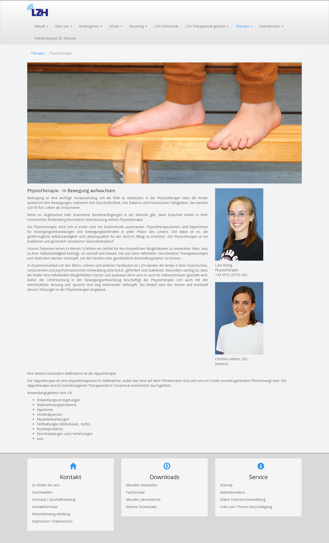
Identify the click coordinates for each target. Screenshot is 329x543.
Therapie (38, 53)
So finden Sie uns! (45, 485)
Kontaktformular (45, 506)
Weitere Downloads (141, 506)
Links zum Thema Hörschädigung (246, 506)
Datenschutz (62, 521)
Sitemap (226, 485)
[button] (41, 26)
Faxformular (135, 492)
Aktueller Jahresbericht (143, 499)
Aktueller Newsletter (142, 485)
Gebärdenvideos (232, 492)
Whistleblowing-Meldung (51, 514)
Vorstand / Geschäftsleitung (53, 499)
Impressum (41, 521)
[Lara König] (258, 224)
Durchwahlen (42, 492)
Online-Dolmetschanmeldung (242, 499)
